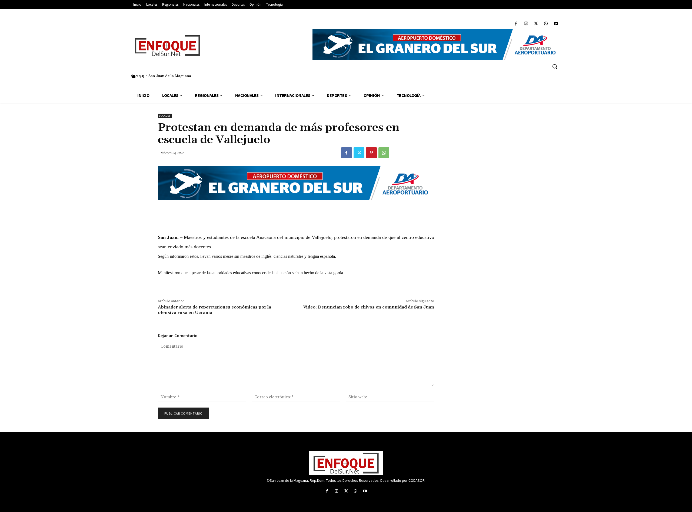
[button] (554, 66)
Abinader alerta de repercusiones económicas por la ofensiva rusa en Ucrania (214, 309)
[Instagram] (526, 24)
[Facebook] (516, 24)
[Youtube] (556, 24)
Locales (165, 115)
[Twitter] (536, 24)
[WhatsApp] (546, 24)
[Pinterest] (371, 152)
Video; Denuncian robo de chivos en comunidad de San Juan (368, 307)
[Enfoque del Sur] (219, 45)
